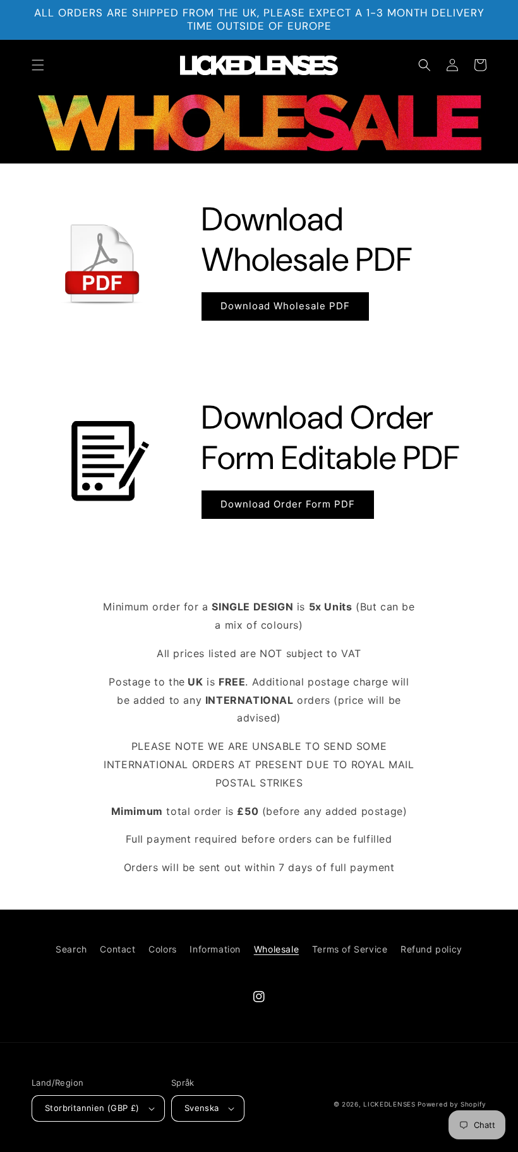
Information (215, 949)
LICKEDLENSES (389, 1104)
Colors (162, 949)
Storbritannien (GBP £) (92, 1108)
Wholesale (276, 949)
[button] (38, 65)
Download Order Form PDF (287, 504)
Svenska (201, 1108)
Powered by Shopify (452, 1104)
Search (71, 949)
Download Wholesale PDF (285, 306)
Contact (117, 949)
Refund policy (431, 949)
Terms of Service (350, 949)
